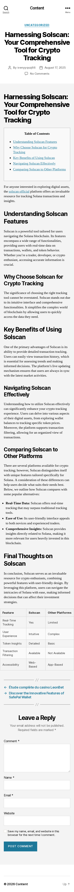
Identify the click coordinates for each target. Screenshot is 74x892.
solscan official (19, 191)
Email (8, 795)
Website (9, 813)
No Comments (39, 73)
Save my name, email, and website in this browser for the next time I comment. (33, 833)
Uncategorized (37, 25)
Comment (12, 741)
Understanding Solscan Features (35, 142)
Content (37, 8)
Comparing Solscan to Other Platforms (39, 169)
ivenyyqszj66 (26, 67)
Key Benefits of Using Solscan (34, 158)
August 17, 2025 (55, 67)
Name (9, 777)
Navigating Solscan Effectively (34, 163)
